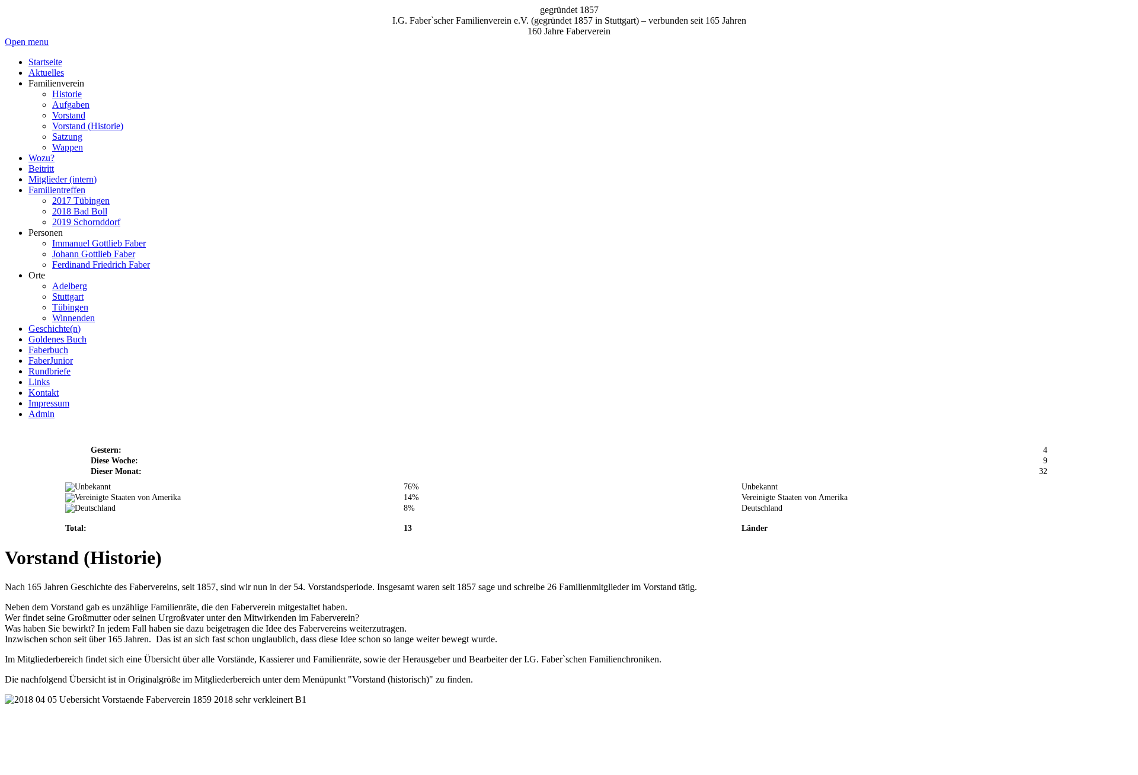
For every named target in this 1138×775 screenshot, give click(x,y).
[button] (56, 83)
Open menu (27, 42)
